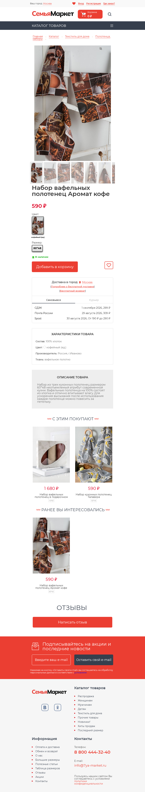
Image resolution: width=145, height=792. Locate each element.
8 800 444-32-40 (92, 752)
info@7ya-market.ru (90, 765)
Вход (81, 3)
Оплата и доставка (47, 747)
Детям (82, 709)
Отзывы (40, 772)
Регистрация (93, 3)
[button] (26, 460)
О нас (39, 755)
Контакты (41, 781)
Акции (39, 777)
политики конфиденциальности (88, 782)
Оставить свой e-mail (93, 660)
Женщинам (85, 700)
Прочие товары (88, 717)
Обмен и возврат (46, 751)
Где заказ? (109, 3)
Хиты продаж (86, 726)
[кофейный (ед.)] (38, 225)
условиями (80, 672)
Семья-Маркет (53, 14)
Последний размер (90, 730)
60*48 (37, 248)
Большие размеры (47, 760)
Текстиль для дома (90, 713)
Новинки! (84, 722)
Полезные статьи (46, 764)
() (72, 286)
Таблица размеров (47, 768)
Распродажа (86, 696)
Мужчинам (85, 705)
